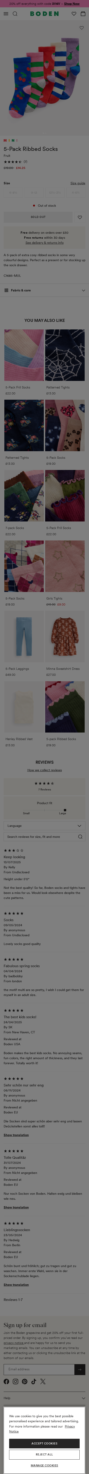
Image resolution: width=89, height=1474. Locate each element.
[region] (44, 1440)
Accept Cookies (44, 1443)
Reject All (44, 1454)
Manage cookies (44, 1465)
